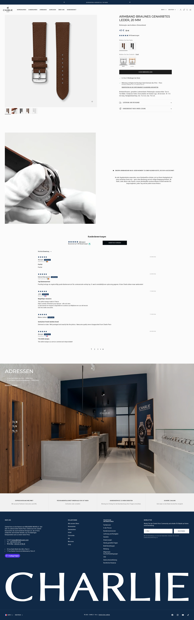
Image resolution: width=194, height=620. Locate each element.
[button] (124, 35)
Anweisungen (107, 540)
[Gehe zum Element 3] (21, 111)
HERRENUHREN (21, 9)
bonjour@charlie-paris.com (20, 540)
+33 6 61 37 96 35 (19, 544)
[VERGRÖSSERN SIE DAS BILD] (92, 101)
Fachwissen (107, 525)
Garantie (106, 537)
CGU (104, 557)
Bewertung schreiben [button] (115, 243)
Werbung (106, 549)
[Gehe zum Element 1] (8, 111)
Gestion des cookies (104, 614)
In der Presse (107, 528)
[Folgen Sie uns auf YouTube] (183, 615)
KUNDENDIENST (71, 9)
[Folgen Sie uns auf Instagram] (178, 615)
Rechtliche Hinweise (109, 563)
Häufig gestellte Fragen (110, 543)
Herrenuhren (72, 526)
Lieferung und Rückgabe (110, 534)
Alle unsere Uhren (73, 523)
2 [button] (94, 349)
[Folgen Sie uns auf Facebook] (172, 615)
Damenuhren (72, 529)
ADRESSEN (52, 9)
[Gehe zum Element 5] (34, 111)
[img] (42, 257)
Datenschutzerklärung (110, 560)
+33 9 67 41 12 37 (15, 542)
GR (69, 538)
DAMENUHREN (32, 9)
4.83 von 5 (82, 242)
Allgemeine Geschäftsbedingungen (110, 553)
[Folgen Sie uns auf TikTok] (188, 615)
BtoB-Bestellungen (109, 546)
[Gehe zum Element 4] (28, 111)
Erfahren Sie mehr (11, 385)
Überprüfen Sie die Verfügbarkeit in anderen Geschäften (140, 87)
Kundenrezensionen (109, 531)
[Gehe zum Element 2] (14, 111)
